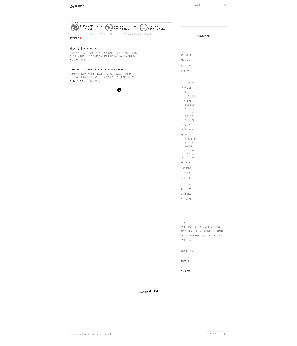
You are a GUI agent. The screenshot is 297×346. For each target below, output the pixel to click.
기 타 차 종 (189, 157)
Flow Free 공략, (193, 235)
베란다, (220, 231)
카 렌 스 (189, 149)
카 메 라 (189, 95)
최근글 (184, 250)
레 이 (189, 142)
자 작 (189, 112)
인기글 (193, 250)
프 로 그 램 (189, 116)
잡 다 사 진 (186, 188)
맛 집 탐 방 (186, 162)
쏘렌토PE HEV (190, 138)
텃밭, (213, 226)
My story (185, 60)
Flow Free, (191, 226)
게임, (190, 231)
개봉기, (201, 226)
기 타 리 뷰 (74, 60)
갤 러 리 (189, 91)
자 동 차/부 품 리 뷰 (78, 81)
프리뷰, (222, 235)
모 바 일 (186, 124)
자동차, (207, 231)
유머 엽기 (186, 70)
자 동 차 (186, 134)
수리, (196, 231)
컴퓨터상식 (186, 194)
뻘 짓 (189, 108)
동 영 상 (189, 82)
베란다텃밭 (186, 167)
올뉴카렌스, (207, 235)
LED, (183, 235)
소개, (214, 231)
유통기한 (211, 328)
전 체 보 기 (186, 54)
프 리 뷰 (189, 119)
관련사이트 (212, 333)
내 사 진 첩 (186, 87)
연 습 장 (186, 65)
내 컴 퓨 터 (186, 100)
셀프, (218, 226)
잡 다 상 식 (186, 199)
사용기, (190, 239)
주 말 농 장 (186, 172)
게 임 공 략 (189, 129)
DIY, (201, 231)
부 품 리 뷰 (189, 153)
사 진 (189, 78)
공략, (207, 226)
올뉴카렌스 (189, 146)
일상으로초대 (77, 6)
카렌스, (184, 231)
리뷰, (215, 235)
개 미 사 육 (186, 178)
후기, (183, 226)
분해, (183, 239)
